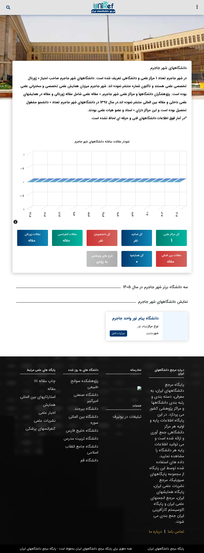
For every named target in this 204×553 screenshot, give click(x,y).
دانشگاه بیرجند (86, 409)
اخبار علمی (47, 413)
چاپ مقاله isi (44, 381)
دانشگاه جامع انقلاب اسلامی (81, 449)
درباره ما (155, 531)
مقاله (51, 389)
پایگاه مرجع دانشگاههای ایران (166, 549)
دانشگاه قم (89, 460)
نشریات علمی (44, 420)
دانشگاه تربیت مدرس (81, 438)
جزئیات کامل (118, 333)
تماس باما (176, 531)
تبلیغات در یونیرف (127, 417)
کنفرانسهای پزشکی (40, 428)
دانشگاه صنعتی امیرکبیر (86, 398)
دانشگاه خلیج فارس (82, 430)
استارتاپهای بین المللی (37, 397)
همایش (49, 405)
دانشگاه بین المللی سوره (83, 420)
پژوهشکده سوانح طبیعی (84, 384)
